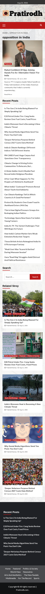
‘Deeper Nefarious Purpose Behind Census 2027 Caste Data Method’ (19, 141)
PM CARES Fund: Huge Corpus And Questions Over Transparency (19, 156)
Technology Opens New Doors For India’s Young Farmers (22, 219)
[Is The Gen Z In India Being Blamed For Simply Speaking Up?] (22, 303)
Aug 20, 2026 (24, 452)
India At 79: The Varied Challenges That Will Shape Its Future (21, 227)
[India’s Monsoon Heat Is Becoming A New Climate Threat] (22, 387)
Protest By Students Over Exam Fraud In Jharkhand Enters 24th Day (22, 203)
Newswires (28, 572)
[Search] (40, 25)
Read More (8, 94)
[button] (5, 25)
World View (15, 572)
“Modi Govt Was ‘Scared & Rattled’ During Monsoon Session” (19, 250)
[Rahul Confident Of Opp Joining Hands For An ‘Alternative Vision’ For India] (22, 53)
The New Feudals (31, 575)
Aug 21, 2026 (24, 325)
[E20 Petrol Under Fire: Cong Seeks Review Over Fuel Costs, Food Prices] (22, 345)
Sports (36, 578)
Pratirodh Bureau (11, 79)
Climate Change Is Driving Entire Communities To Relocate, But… (18, 164)
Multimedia (11, 578)
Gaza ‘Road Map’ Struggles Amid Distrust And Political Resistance (22, 258)
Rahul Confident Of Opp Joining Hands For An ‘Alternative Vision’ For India (21, 73)
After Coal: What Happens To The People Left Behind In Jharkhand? (19, 180)
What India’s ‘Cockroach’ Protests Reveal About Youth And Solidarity (22, 188)
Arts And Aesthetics (13, 575)
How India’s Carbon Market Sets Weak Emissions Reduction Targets (21, 235)
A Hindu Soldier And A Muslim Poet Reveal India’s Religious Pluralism (19, 172)
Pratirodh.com (22, 590)
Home (7, 568)
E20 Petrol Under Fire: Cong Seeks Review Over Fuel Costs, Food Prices (20, 117)
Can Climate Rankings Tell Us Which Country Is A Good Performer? (20, 196)
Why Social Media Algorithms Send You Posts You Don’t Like (21, 133)
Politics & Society (19, 314)
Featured (8, 64)
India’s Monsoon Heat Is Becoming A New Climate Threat (22, 125)
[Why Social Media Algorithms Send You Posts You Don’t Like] (22, 430)
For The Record (24, 578)
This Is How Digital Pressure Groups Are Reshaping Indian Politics (21, 211)
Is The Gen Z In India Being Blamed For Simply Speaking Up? (21, 109)
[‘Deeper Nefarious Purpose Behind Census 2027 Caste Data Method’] (22, 472)
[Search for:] (17, 277)
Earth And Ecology (11, 356)
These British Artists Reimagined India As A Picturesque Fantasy (22, 243)
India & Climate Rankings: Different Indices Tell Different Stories (19, 149)
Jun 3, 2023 (23, 79)
